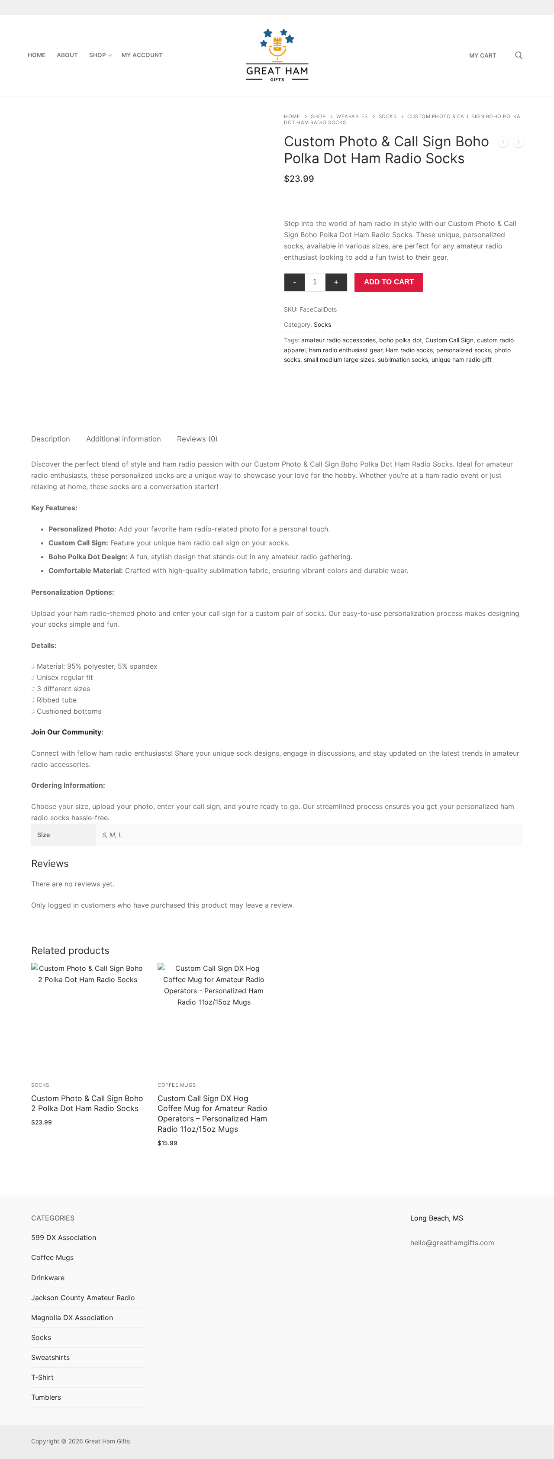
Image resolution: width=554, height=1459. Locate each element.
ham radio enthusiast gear (345, 350)
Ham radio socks (409, 350)
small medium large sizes (339, 359)
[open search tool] (519, 55)
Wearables (352, 116)
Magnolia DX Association (72, 1317)
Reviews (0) (197, 439)
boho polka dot (400, 340)
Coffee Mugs (177, 1085)
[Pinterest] (516, 7)
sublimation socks (403, 359)
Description (50, 439)
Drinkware (47, 1277)
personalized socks (463, 350)
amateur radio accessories (338, 340)
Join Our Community (66, 732)
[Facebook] (486, 7)
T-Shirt (42, 1377)
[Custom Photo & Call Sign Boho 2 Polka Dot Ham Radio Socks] (518, 144)
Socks (388, 116)
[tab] (50, 439)
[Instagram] (501, 7)
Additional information (123, 439)
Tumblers (46, 1397)
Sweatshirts (50, 1357)
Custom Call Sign (449, 340)
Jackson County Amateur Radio (83, 1297)
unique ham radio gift (462, 359)
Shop (318, 116)
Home (292, 116)
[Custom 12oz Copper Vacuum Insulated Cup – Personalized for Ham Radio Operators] (503, 144)
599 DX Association (63, 1237)
